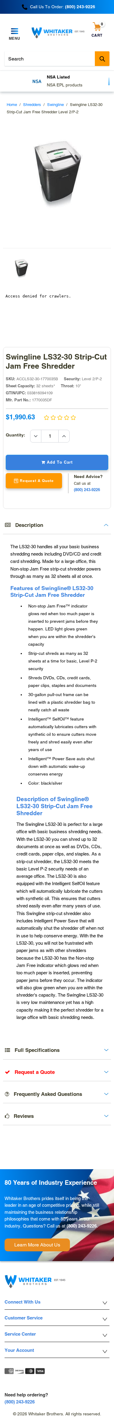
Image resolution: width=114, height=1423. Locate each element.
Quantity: (18, 434)
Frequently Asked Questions (45, 1094)
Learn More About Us (37, 1245)
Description (27, 525)
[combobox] (57, 58)
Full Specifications (35, 1050)
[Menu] (15, 31)
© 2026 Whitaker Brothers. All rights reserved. (57, 1413)
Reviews (21, 1116)
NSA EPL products (64, 84)
